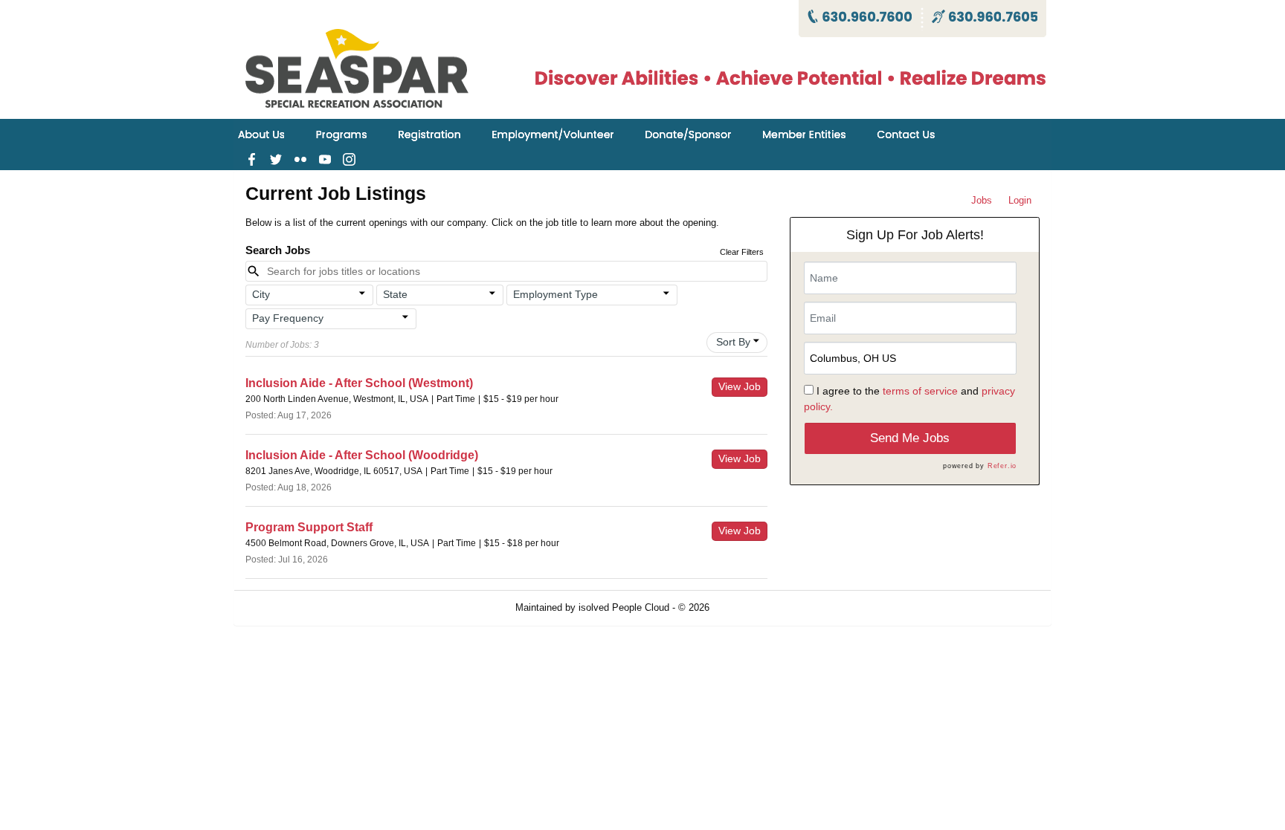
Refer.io (1002, 466)
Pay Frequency (287, 318)
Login (1019, 200)
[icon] (362, 293)
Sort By (733, 342)
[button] (309, 295)
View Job (739, 386)
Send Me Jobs (910, 438)
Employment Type (555, 294)
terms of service (920, 391)
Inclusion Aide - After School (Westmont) (359, 383)
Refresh (753, 607)
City (261, 294)
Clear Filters (742, 251)
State (395, 294)
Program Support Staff (309, 527)
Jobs (981, 200)
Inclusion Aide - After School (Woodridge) (361, 455)
